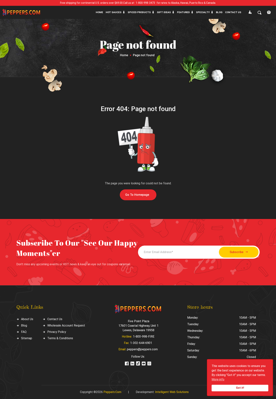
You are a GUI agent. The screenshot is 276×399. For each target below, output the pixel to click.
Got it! (240, 387)
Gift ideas (164, 12)
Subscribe (236, 252)
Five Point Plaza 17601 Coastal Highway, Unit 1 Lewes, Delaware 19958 (138, 325)
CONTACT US (233, 12)
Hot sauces (113, 12)
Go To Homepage (137, 195)
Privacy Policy (56, 332)
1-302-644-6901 (141, 343)
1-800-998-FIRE (143, 336)
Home (99, 12)
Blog (219, 12)
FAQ (23, 332)
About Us (27, 319)
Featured (183, 12)
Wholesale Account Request (66, 325)
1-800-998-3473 (145, 2)
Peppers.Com (112, 392)
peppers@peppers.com (142, 349)
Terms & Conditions (60, 338)
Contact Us (54, 319)
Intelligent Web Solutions (172, 392)
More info (218, 379)
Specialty (203, 12)
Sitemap (26, 338)
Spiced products (139, 12)
